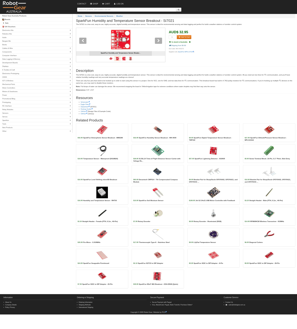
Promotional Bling (8, 99)
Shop (95, 4)
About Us (8, 302)
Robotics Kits (7, 34)
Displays (5, 66)
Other (4, 131)
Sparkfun (5, 120)
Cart (107, 4)
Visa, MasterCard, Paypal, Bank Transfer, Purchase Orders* (172, 305)
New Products (7, 127)
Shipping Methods (85, 305)
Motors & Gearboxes (10, 91)
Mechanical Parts (8, 84)
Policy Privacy (10, 307)
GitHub (83, 111)
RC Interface (7, 106)
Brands (7, 19)
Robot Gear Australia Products (14, 16)
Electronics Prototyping (10, 73)
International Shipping (86, 307)
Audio (4, 37)
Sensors (5, 113)
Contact (81, 4)
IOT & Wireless (7, 81)
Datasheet (84, 107)
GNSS (4, 77)
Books (4, 45)
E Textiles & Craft (8, 70)
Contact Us (229, 302)
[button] (82, 45)
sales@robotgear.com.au (236, 305)
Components (7, 52)
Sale (6, 23)
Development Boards (10, 63)
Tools (4, 124)
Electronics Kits (7, 30)
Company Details (11, 305)
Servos (4, 117)
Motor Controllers (8, 88)
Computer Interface (9, 55)
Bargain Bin (6, 41)
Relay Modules (7, 109)
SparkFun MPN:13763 (185, 52)
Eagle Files (85, 104)
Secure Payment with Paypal (161, 302)
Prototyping (6, 102)
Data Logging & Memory (11, 59)
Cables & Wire (7, 48)
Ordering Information (85, 302)
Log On (120, 4)
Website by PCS (159, 312)
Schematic (84, 102)
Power (4, 95)
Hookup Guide (86, 109)
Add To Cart (185, 37)
